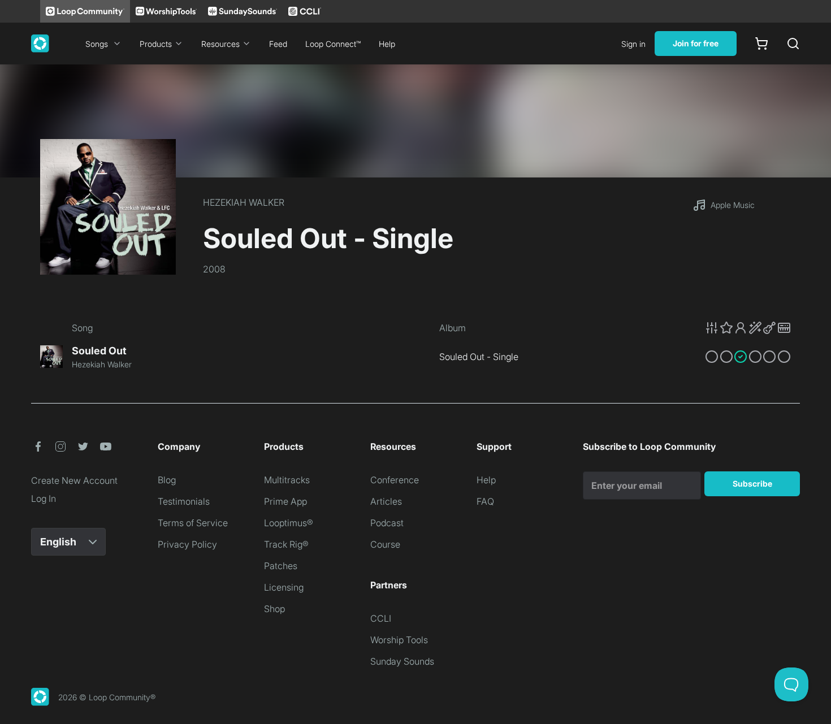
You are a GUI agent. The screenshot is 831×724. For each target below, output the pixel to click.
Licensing (284, 587)
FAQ (485, 501)
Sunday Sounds (402, 661)
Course (385, 544)
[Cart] (761, 43)
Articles (386, 501)
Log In (43, 498)
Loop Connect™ (333, 44)
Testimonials (184, 501)
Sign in (633, 44)
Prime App (285, 501)
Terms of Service (193, 522)
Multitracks (287, 479)
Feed (278, 44)
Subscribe (752, 483)
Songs (96, 44)
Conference (394, 479)
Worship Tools (399, 639)
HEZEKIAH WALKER (243, 202)
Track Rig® (286, 544)
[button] (748, 328)
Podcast (387, 522)
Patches (280, 565)
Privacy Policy (187, 544)
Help (387, 44)
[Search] (793, 43)
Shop (274, 608)
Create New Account (74, 480)
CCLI (380, 618)
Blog (167, 479)
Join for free (696, 43)
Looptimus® (288, 522)
